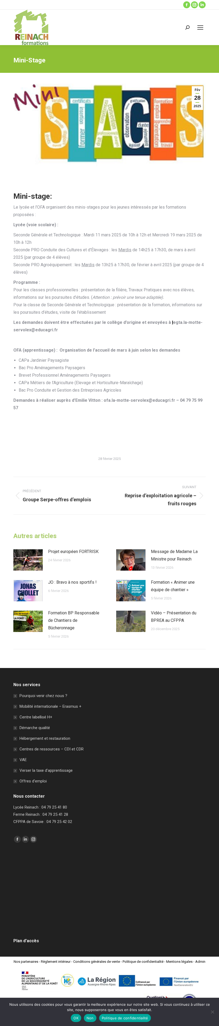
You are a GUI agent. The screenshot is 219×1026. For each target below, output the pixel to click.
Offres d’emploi (33, 781)
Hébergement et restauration (44, 738)
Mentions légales (179, 962)
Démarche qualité (34, 727)
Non (90, 1018)
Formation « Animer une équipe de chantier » (173, 586)
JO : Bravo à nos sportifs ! (72, 582)
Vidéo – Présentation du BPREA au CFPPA (173, 616)
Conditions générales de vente (96, 962)
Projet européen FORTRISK (73, 551)
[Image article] (28, 560)
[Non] (212, 1012)
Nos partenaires (26, 962)
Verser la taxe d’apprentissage (46, 770)
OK (76, 1018)
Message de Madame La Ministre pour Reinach (174, 555)
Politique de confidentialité (143, 962)
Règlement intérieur (56, 962)
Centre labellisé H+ (35, 717)
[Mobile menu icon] (200, 27)
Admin (200, 962)
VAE (23, 759)
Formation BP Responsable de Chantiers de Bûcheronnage (73, 620)
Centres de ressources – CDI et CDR (51, 749)
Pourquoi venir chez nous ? (43, 695)
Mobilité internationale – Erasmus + (50, 706)
